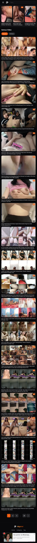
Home (13, 530)
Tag (24, 530)
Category (19, 530)
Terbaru (11, 34)
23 (24, 515)
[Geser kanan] (35, 16)
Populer (4, 34)
